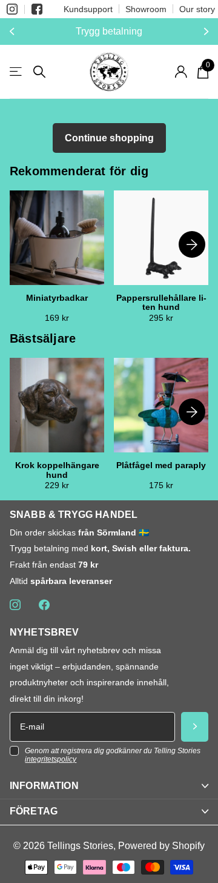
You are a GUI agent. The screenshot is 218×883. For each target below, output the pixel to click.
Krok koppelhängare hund (57, 470)
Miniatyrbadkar (57, 298)
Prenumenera (194, 727)
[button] (13, 31)
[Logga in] (180, 71)
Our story (197, 9)
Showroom (146, 9)
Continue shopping (109, 138)
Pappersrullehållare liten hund (161, 303)
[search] (39, 72)
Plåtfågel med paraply (161, 465)
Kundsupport (88, 9)
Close (109, 786)
